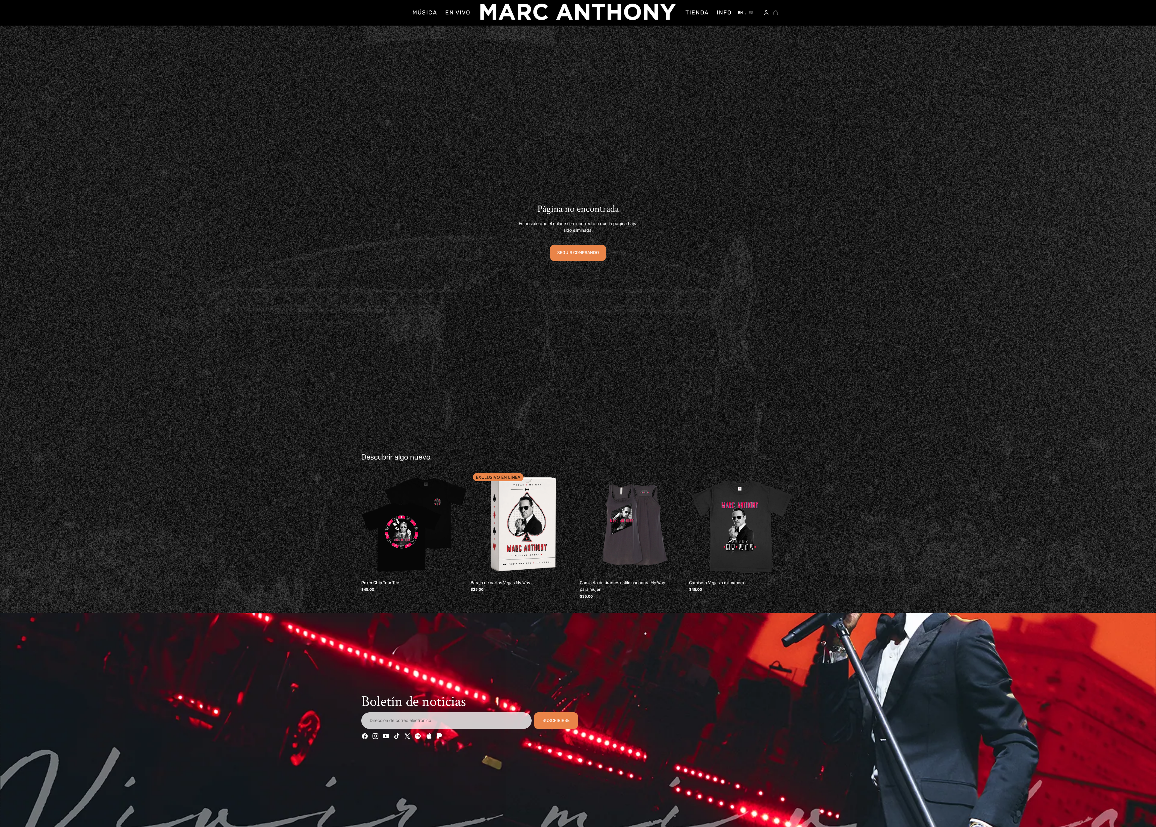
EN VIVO (458, 12)
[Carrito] (776, 13)
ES (751, 13)
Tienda (697, 12)
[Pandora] (439, 736)
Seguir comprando (578, 252)
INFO (724, 12)
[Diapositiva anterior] (370, 524)
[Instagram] (375, 736)
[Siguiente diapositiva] (458, 524)
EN (740, 13)
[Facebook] (364, 736)
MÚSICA (424, 12)
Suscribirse (556, 720)
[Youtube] (386, 736)
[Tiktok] (396, 736)
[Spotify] (417, 736)
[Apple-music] (428, 736)
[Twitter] (407, 736)
